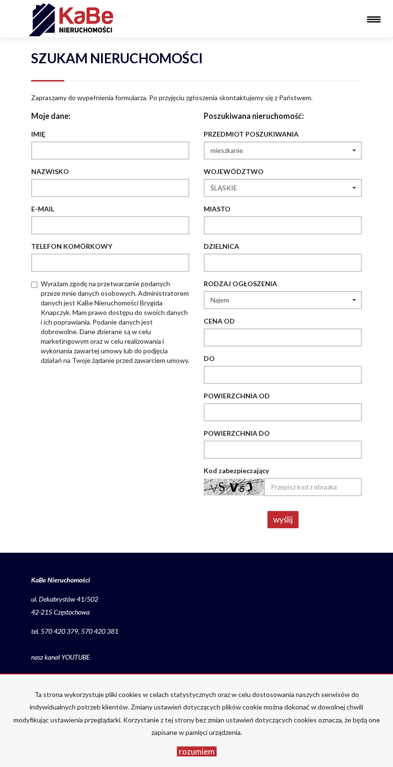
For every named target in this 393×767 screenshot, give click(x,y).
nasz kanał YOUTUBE (60, 657)
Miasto (217, 209)
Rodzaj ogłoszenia (240, 283)
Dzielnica (221, 246)
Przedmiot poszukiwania (251, 134)
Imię (38, 134)
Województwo (234, 171)
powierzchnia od (237, 396)
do (209, 358)
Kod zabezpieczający (236, 470)
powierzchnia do (237, 433)
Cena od (219, 321)
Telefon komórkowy (71, 246)
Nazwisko (50, 171)
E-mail (42, 209)
